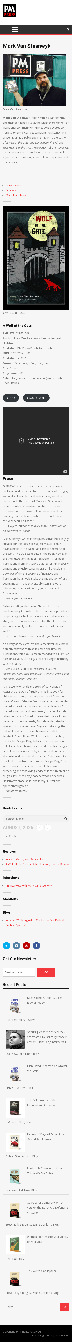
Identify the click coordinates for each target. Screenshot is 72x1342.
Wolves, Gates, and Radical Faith (26, 859)
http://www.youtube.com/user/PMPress (26, 945)
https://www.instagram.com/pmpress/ (16, 945)
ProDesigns (62, 1335)
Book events (13, 185)
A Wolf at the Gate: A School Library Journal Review (37, 864)
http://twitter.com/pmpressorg (6, 945)
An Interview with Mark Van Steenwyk (29, 885)
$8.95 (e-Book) (36, 397)
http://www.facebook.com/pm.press (36, 945)
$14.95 (11, 397)
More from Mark (16, 195)
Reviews (11, 190)
